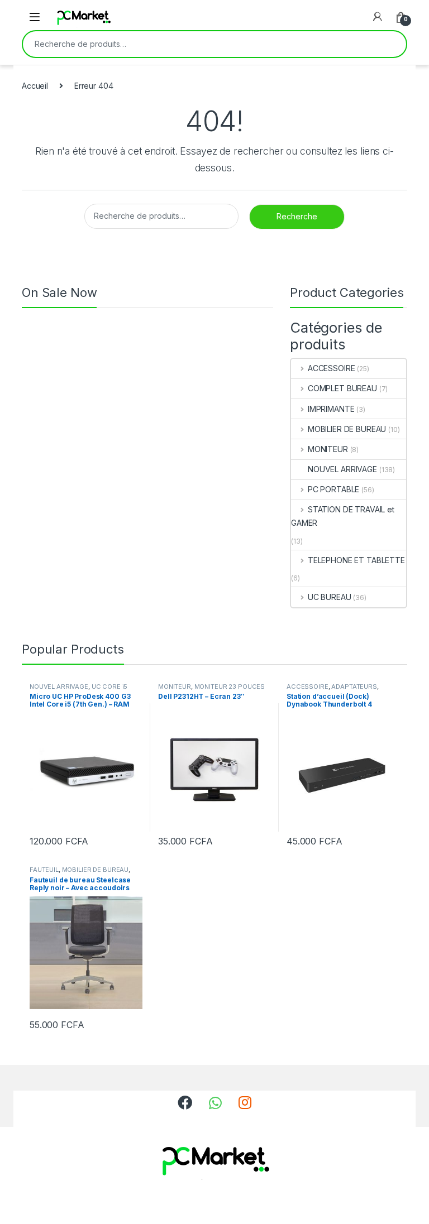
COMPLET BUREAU (342, 388)
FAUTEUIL (44, 869)
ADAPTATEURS (353, 686)
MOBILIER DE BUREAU (347, 429)
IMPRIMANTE (331, 409)
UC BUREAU (329, 597)
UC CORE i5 (110, 686)
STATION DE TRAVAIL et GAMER (342, 516)
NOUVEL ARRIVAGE (342, 469)
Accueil (35, 85)
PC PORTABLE (333, 489)
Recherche (390, 44)
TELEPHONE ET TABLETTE (356, 560)
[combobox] (199, 44)
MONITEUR (328, 449)
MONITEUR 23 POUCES (229, 686)
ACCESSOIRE (331, 368)
